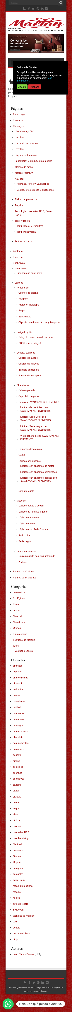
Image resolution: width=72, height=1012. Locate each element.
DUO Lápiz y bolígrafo (30, 343)
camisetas (18, 713)
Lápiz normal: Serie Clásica (33, 529)
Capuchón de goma (28, 396)
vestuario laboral (21, 933)
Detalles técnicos (26, 352)
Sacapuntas (24, 316)
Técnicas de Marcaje (24, 640)
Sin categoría (20, 634)
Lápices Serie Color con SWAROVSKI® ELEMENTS (35, 418)
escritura (17, 773)
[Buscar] (61, 2)
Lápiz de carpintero (28, 517)
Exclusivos (19, 263)
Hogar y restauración (26, 155)
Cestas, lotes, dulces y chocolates (35, 189)
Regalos (19, 205)
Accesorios (23, 287)
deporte (17, 755)
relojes (16, 897)
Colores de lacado (28, 357)
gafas (16, 790)
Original (17, 862)
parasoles (18, 874)
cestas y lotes (20, 731)
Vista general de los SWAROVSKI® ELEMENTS (39, 437)
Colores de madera (28, 363)
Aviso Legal (19, 114)
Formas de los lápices (30, 375)
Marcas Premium (24, 172)
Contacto (18, 251)
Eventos (19, 149)
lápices (16, 610)
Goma (21, 455)
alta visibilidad (20, 677)
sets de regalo (20, 903)
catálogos (18, 725)
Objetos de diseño (28, 292)
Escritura (19, 137)
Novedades (19, 622)
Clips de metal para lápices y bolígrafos (39, 322)
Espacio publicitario (28, 369)
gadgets (17, 784)
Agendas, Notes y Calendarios (33, 183)
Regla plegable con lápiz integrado (36, 556)
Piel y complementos (26, 199)
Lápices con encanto (29, 461)
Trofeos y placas (24, 241)
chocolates (19, 737)
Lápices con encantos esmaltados (38, 472)
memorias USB (21, 832)
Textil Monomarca (26, 231)
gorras (16, 802)
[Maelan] (36, 28)
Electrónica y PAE (24, 131)
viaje (15, 939)
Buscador (18, 120)
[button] (8, 1003)
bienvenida (18, 683)
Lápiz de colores (27, 523)
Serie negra (24, 541)
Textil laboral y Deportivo (30, 226)
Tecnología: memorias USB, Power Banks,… (33, 213)
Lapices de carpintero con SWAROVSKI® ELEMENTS (35, 409)
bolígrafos (18, 689)
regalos (17, 892)
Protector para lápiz (28, 304)
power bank (19, 880)
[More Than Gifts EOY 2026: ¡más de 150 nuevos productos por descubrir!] (36, 52)
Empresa (18, 257)
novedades (19, 850)
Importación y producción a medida (33, 161)
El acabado (23, 385)
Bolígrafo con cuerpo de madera (35, 337)
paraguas (18, 868)
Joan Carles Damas (23, 954)
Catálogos (18, 126)
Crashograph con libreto (29, 273)
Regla (21, 310)
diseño (16, 761)
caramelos (18, 719)
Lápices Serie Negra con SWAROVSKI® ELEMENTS (35, 428)
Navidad (19, 178)
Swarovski (18, 909)
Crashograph (21, 268)
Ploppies (23, 298)
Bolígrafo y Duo (25, 332)
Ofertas (17, 628)
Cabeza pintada (26, 390)
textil (15, 921)
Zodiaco (22, 562)
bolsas (16, 695)
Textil (16, 646)
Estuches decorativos (30, 449)
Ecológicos (19, 598)
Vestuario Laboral (24, 651)
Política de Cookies (23, 571)
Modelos (21, 500)
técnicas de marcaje (24, 915)
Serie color (24, 535)
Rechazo (34, 87)
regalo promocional (23, 886)
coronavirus (19, 592)
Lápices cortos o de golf (31, 505)
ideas (16, 814)
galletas (17, 796)
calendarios (19, 701)
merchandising (20, 838)
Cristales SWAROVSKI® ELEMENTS (38, 402)
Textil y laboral (22, 220)
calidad (16, 707)
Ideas (16, 604)
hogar (16, 808)
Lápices (19, 282)
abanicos (18, 665)
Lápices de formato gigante (32, 511)
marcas (17, 826)
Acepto (22, 87)
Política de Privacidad (24, 577)
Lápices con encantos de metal (37, 466)
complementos (21, 743)
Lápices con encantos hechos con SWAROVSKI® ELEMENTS (38, 479)
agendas (17, 671)
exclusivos (18, 778)
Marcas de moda (24, 167)
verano (16, 927)
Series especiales (26, 551)
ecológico (18, 766)
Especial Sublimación (26, 143)
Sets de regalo (26, 491)
